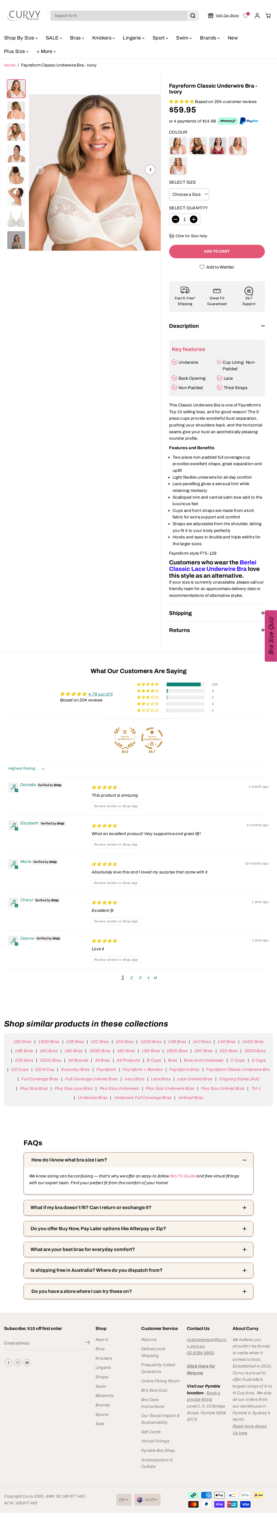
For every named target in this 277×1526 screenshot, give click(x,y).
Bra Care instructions (152, 1403)
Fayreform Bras (184, 1069)
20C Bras (203, 1050)
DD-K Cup (44, 1069)
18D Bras (151, 1050)
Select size (182, 182)
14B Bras (177, 1041)
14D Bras (226, 1041)
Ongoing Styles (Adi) (239, 1079)
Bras (76, 38)
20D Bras (228, 1050)
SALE (53, 38)
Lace (228, 378)
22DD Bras (50, 1060)
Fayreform (106, 1069)
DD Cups (20, 1069)
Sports (101, 1414)
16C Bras (49, 1050)
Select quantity (188, 208)
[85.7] (152, 738)
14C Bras (202, 1041)
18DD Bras (177, 1050)
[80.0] (125, 738)
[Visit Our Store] (223, 15)
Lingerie (132, 38)
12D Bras (125, 1041)
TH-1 (256, 1088)
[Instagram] (17, 1362)
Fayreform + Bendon (143, 1069)
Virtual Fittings (155, 1441)
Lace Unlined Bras (195, 1079)
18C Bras (126, 1050)
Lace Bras (160, 1079)
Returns (149, 1339)
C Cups (237, 1060)
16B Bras (24, 1050)
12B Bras (75, 1041)
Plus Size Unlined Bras (223, 1088)
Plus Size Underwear (119, 1088)
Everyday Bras (75, 1069)
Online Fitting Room (160, 1381)
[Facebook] (8, 1362)
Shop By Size (19, 38)
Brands (208, 38)
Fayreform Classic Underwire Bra (238, 1069)
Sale (99, 1423)
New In (101, 1339)
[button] (182, 101)
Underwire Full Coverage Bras (143, 1097)
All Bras (102, 1060)
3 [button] (140, 977)
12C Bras (100, 1041)
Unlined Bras (190, 1097)
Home (10, 65)
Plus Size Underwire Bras (170, 1088)
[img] (104, 787)
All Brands (78, 1060)
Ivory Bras (134, 1079)
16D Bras (73, 1050)
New (233, 38)
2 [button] (131, 977)
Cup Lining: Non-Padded (239, 365)
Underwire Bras (92, 1097)
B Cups (154, 1060)
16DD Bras (99, 1050)
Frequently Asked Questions (158, 1368)
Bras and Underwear (204, 1060)
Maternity (104, 1395)
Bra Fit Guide (182, 1176)
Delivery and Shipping (153, 1352)
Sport (159, 38)
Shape (101, 1377)
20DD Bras (255, 1050)
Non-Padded (191, 387)
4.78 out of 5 (100, 694)
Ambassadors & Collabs (157, 1463)
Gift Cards (151, 1431)
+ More (45, 51)
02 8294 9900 (200, 1352)
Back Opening (192, 378)
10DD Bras (48, 1041)
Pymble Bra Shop (158, 1450)
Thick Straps (236, 387)
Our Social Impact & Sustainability (160, 1419)
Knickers (102, 38)
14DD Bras (252, 1041)
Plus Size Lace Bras (74, 1088)
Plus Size (15, 51)
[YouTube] (27, 1362)
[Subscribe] (87, 1343)
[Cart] (268, 16)
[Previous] (39, 170)
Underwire (188, 362)
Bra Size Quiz (154, 1390)
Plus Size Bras (34, 1088)
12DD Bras (150, 1041)
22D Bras (24, 1060)
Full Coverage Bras (39, 1079)
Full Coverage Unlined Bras (91, 1079)
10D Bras (23, 1041)
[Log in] (257, 16)
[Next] (150, 170)
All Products (128, 1060)
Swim (183, 38)
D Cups (259, 1060)
